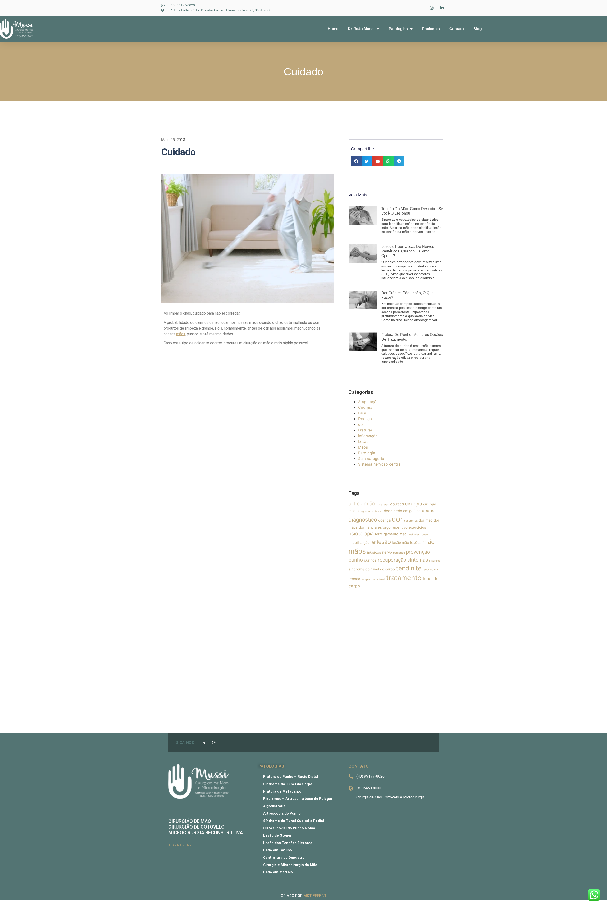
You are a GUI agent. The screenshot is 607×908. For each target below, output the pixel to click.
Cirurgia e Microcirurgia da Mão (290, 865)
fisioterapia (361, 534)
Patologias (398, 29)
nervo (387, 552)
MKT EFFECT (315, 896)
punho (356, 560)
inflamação (368, 435)
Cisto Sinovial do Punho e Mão (289, 828)
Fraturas (365, 430)
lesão (384, 541)
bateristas (383, 504)
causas (397, 503)
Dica (362, 413)
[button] (356, 161)
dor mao (425, 520)
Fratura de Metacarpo (282, 791)
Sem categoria (371, 458)
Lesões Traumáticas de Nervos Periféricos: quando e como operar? (407, 250)
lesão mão (400, 542)
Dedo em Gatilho (277, 850)
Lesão (363, 441)
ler (373, 542)
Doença (365, 418)
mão (429, 541)
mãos (357, 551)
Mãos (363, 447)
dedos (428, 510)
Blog (477, 29)
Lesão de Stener (277, 835)
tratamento (404, 578)
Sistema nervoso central (379, 464)
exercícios (417, 527)
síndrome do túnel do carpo (372, 569)
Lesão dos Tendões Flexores (287, 843)
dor (361, 424)
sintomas (417, 560)
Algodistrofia (274, 806)
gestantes (414, 534)
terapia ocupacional (373, 579)
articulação (362, 503)
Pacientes (431, 29)
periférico (399, 552)
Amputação (368, 401)
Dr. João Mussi (361, 29)
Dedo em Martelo (278, 872)
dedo (388, 511)
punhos (370, 560)
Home (333, 29)
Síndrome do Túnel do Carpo (287, 784)
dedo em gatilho (407, 511)
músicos (374, 552)
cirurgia (413, 504)
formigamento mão (390, 534)
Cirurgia (365, 407)
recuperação (392, 560)
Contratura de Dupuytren (285, 857)
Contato (456, 29)
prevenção (418, 552)
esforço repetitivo (393, 527)
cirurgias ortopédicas (370, 511)
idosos (425, 534)
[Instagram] (214, 742)
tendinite (409, 568)
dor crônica (411, 520)
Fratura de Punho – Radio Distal (290, 777)
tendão (354, 579)
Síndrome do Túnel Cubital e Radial (293, 821)
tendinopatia (430, 569)
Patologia (366, 452)
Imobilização (359, 542)
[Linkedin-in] (203, 742)
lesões (415, 542)
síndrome (434, 560)
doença (384, 520)
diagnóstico (363, 520)
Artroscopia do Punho (282, 813)
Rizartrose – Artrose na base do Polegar (297, 799)
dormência (368, 527)
